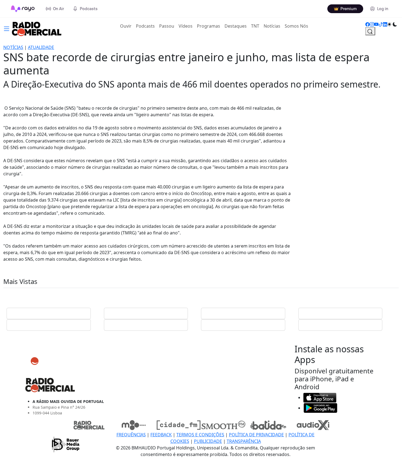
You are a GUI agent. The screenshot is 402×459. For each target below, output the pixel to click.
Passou (166, 26)
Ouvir (127, 26)
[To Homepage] (23, 8)
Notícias (272, 26)
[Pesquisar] (370, 31)
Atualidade (41, 47)
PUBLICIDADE (208, 441)
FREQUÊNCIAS (131, 435)
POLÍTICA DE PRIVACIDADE (256, 435)
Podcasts (145, 26)
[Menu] (6, 28)
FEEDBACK (161, 435)
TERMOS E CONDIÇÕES (200, 435)
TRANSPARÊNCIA (244, 441)
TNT (255, 26)
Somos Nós (296, 26)
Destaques (236, 26)
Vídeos (186, 26)
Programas (208, 26)
